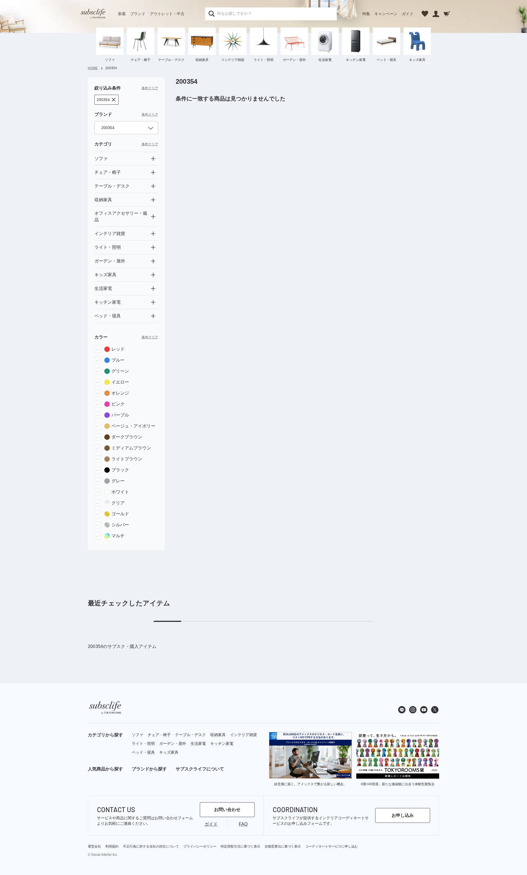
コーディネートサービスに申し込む (331, 846)
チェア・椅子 (159, 735)
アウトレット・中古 (167, 14)
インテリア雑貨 (243, 735)
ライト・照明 (143, 743)
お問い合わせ (227, 809)
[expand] (153, 158)
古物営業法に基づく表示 (283, 846)
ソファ (137, 735)
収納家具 (218, 735)
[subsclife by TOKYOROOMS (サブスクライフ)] (93, 14)
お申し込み (403, 815)
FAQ (243, 824)
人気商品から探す (105, 769)
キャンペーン (385, 14)
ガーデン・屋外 (172, 743)
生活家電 (198, 743)
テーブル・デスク (190, 735)
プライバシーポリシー (199, 846)
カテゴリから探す (105, 735)
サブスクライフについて (200, 769)
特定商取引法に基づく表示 (240, 846)
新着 (122, 14)
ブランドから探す (149, 769)
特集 (366, 14)
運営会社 (94, 846)
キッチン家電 (221, 743)
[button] (106, 100)
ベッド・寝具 (143, 752)
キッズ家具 (168, 752)
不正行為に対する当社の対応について (151, 846)
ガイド (407, 14)
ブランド (137, 14)
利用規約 (112, 846)
